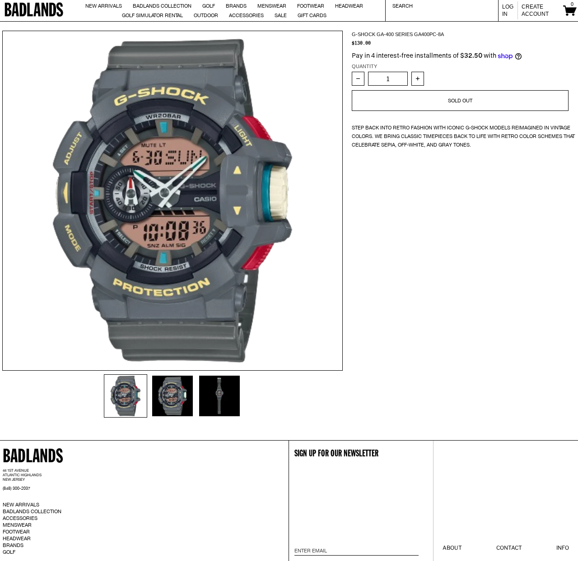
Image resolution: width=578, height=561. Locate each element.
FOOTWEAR (16, 531)
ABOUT (452, 547)
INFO (562, 547)
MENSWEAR (17, 525)
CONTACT (509, 547)
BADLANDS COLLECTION (32, 511)
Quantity (364, 66)
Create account (535, 10)
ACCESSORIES (20, 518)
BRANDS (13, 545)
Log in (507, 10)
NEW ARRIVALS (21, 504)
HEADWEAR (17, 538)
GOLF (9, 552)
